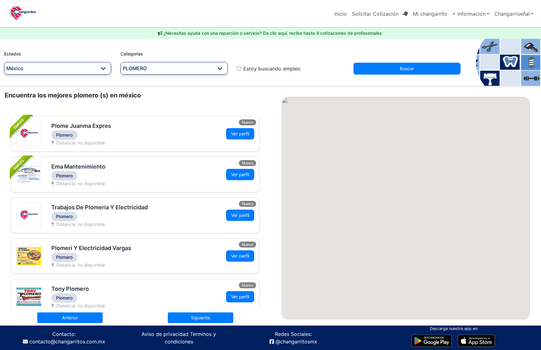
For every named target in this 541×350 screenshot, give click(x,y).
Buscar (407, 68)
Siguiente (200, 317)
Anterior (70, 317)
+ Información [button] (469, 14)
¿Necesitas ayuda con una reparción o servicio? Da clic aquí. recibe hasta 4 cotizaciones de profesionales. (273, 33)
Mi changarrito (430, 14)
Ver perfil (240, 133)
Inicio (340, 14)
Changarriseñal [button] (512, 14)
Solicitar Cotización (375, 14)
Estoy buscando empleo (272, 68)
